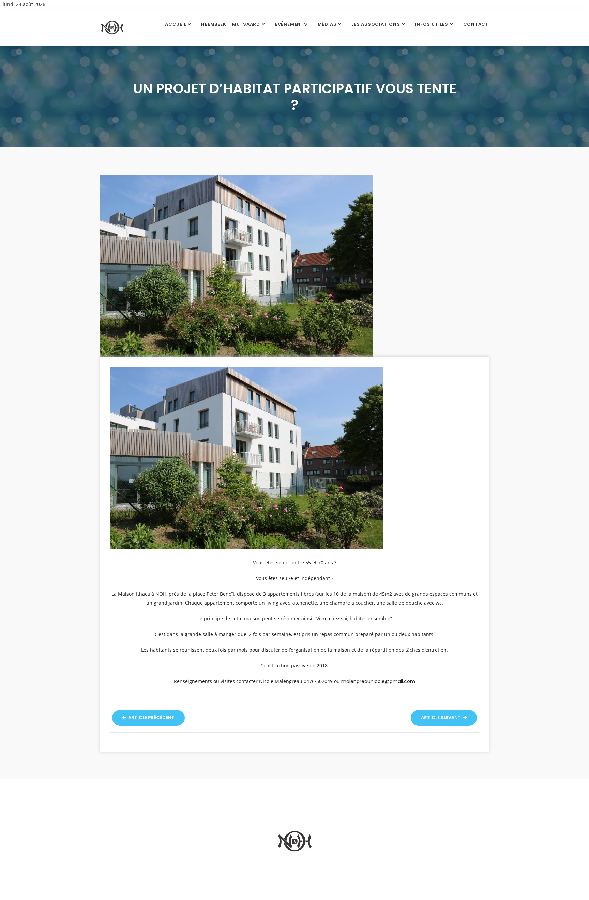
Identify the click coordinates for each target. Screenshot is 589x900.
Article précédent (151, 717)
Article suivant (441, 717)
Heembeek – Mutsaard (230, 24)
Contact (476, 24)
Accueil (175, 24)
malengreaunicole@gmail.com (378, 681)
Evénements (291, 24)
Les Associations (375, 24)
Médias (327, 24)
